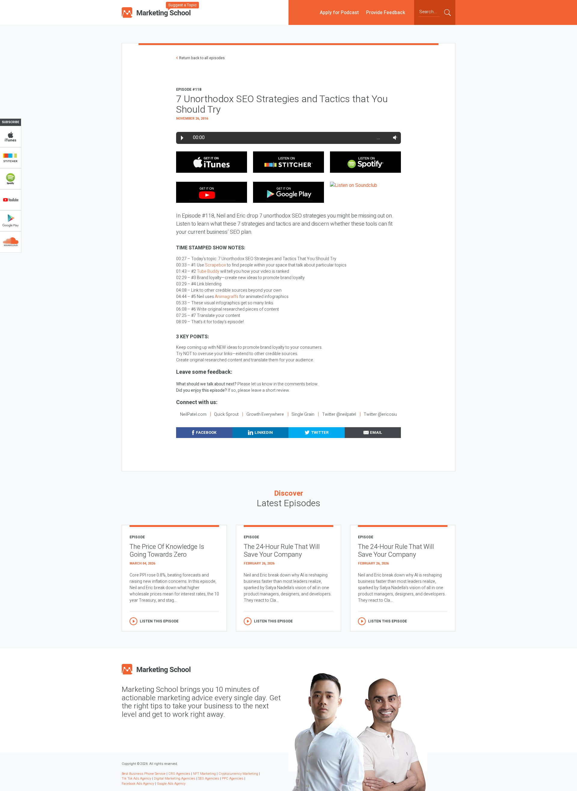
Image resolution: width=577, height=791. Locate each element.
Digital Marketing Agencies (174, 778)
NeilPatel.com (193, 414)
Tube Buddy (208, 271)
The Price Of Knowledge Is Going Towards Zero (167, 551)
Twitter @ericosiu (380, 414)
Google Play (10, 220)
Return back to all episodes (202, 58)
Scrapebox (215, 265)
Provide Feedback (385, 12)
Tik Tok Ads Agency (136, 778)
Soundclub (10, 241)
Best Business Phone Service (144, 773)
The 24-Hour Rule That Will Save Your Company (282, 551)
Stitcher (10, 157)
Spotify (10, 178)
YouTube (10, 199)
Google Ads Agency (171, 783)
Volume (394, 137)
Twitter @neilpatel (339, 414)
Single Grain (303, 414)
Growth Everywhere (265, 414)
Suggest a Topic (182, 5)
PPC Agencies (232, 778)
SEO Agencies (208, 778)
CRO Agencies (179, 773)
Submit (447, 12)
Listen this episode (159, 621)
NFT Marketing (204, 773)
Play (182, 137)
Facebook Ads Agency (138, 783)
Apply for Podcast (339, 12)
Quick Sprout (226, 414)
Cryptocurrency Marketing (238, 773)
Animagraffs (226, 297)
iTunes (10, 136)
